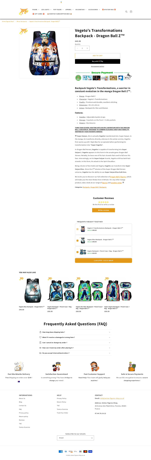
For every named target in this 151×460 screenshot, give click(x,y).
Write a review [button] (103, 210)
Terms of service (24, 427)
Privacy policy (23, 413)
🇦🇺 (19, 381)
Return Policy (61, 402)
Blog (20, 402)
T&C (20, 424)
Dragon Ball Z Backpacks (99, 187)
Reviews (21, 420)
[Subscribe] (91, 438)
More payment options (97, 66)
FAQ (20, 409)
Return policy (23, 416)
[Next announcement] (109, 2)
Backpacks (86, 187)
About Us (22, 398)
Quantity (77, 44)
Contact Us (22, 406)
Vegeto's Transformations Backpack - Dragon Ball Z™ (44, 21)
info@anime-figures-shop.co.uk (112, 398)
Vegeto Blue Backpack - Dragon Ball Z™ (100, 239)
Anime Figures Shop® (8, 21)
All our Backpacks (22, 21)
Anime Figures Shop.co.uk (78, 455)
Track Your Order (62, 413)
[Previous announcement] (42, 2)
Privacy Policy (61, 398)
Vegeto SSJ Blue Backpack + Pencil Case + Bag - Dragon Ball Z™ (89, 307)
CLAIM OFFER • (103, 260)
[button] (35, 9)
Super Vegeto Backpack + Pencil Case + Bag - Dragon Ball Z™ (117, 307)
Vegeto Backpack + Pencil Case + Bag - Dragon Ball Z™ (105, 251)
